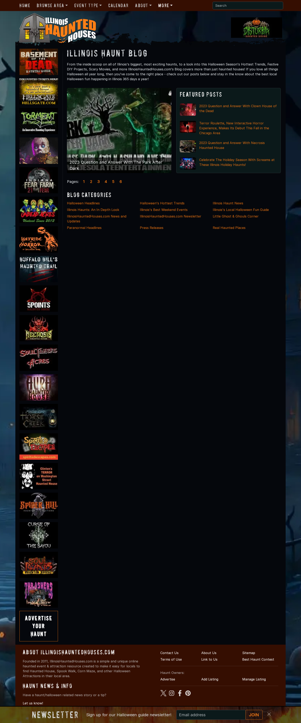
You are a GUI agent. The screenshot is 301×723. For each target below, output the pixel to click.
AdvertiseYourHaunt (38, 626)
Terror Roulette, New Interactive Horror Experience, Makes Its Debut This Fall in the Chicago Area (234, 128)
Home (24, 5)
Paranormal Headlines (84, 228)
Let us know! (33, 703)
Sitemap (248, 653)
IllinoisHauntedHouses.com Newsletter (170, 216)
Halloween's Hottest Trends (162, 203)
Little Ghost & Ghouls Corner (236, 216)
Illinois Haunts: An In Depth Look (93, 210)
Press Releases (151, 228)
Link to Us (209, 659)
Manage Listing (254, 679)
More (163, 5)
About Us (208, 653)
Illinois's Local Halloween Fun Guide (241, 210)
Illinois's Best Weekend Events (164, 210)
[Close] (269, 714)
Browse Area (50, 5)
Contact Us (169, 653)
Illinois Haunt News (228, 203)
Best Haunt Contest (258, 659)
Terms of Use (171, 659)
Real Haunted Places (229, 228)
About (141, 5)
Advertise (167, 679)
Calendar (118, 5)
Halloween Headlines (83, 203)
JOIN (254, 714)
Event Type (86, 5)
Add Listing (209, 679)
